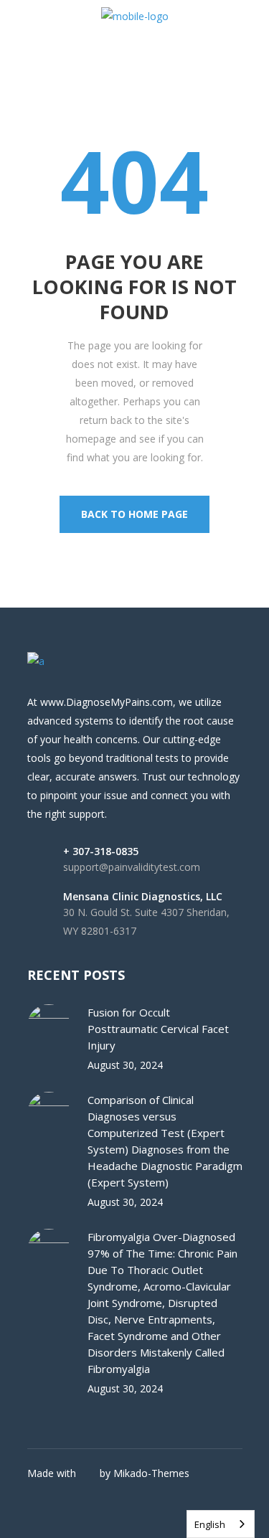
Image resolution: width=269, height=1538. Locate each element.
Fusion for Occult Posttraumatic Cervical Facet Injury (158, 1028)
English (209, 1524)
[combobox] (221, 1524)
